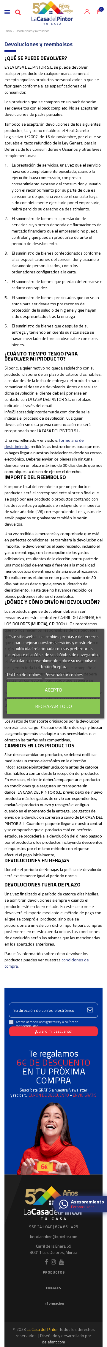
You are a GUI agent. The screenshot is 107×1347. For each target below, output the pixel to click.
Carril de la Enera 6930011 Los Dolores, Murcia (53, 1249)
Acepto (53, 689)
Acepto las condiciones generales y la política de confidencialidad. (47, 1024)
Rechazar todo (53, 706)
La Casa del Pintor (42, 1329)
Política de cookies (24, 674)
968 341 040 (40, 1226)
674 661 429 (66, 1226)
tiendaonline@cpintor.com (53, 1236)
